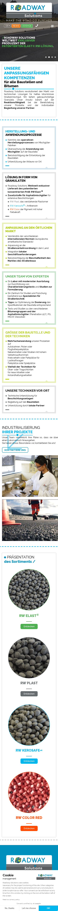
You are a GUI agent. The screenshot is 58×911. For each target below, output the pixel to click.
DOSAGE (27, 26)
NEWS (16, 26)
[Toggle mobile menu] (52, 26)
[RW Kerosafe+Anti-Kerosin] (29, 706)
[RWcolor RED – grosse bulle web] (29, 773)
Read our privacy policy (11, 899)
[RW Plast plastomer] (29, 638)
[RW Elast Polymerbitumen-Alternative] (29, 570)
